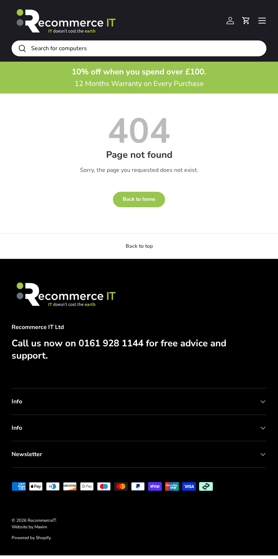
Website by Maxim (29, 527)
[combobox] (139, 48)
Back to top (139, 246)
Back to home (139, 199)
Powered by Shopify (31, 538)
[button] (246, 21)
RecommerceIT (42, 520)
